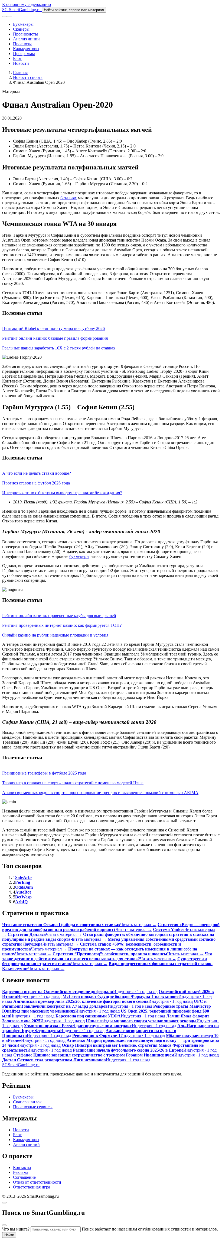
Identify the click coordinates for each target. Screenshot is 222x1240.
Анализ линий (26, 39)
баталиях (68, 197)
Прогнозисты (25, 34)
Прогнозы (22, 43)
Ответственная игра (31, 1187)
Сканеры (21, 29)
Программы (24, 53)
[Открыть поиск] (4, 16)
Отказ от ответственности (37, 1182)
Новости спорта (28, 77)
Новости (21, 63)
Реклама (20, 1172)
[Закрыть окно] (4, 1202)
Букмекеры (23, 24)
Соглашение (24, 1177)
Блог (17, 58)
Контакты (22, 1167)
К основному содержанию (26, 4)
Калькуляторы (26, 48)
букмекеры (79, 556)
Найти (9, 1235)
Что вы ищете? (16, 1229)
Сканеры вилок (27, 1102)
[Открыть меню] (10, 16)
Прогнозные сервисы (33, 1106)
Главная (20, 72)
